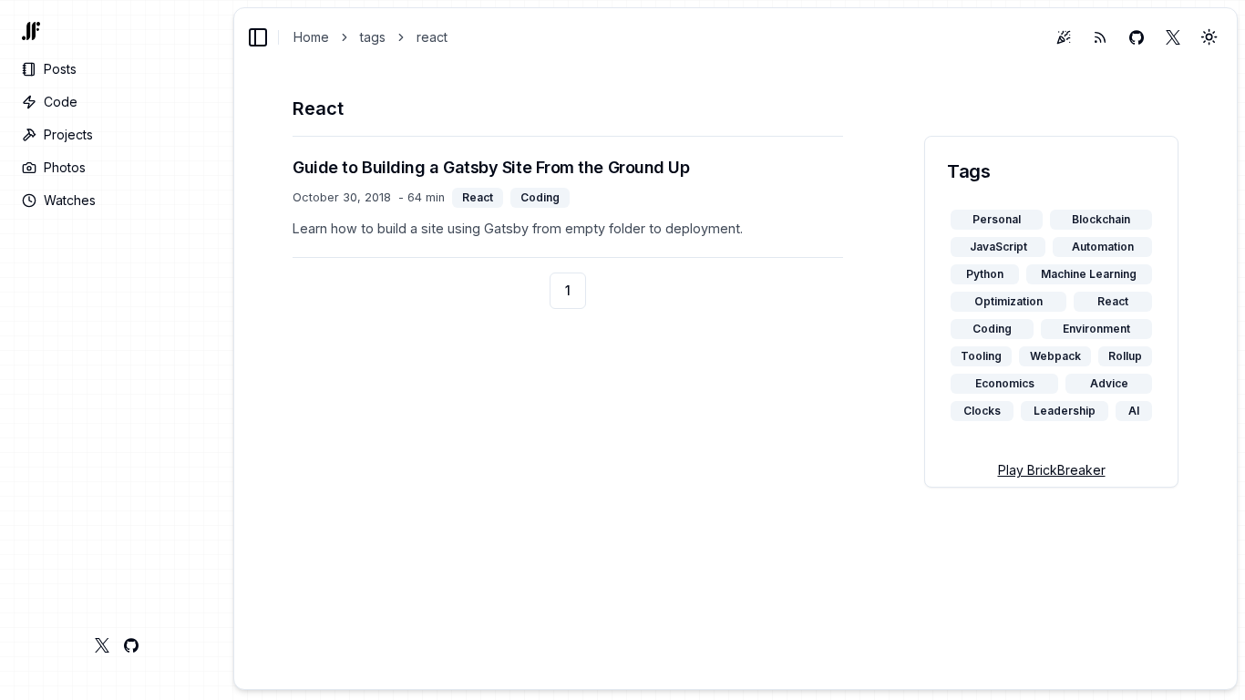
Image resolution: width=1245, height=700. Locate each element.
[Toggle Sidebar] (233, 350)
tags (373, 37)
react (432, 37)
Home (311, 37)
